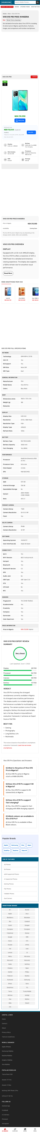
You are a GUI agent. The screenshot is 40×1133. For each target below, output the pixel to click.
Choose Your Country (7, 7)
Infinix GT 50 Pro (7, 1096)
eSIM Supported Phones (11, 874)
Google (10, 937)
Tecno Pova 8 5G (7, 1074)
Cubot (10, 925)
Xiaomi (27, 1003)
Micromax (27, 956)
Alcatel (27, 910)
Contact (4, 1024)
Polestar (10, 976)
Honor (10, 941)
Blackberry (10, 918)
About (4, 1028)
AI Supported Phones (10, 879)
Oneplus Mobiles (7, 1060)
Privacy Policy (6, 1032)
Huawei (10, 945)
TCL (27, 987)
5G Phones (7, 869)
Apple (6, 845)
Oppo (29, 845)
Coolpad (27, 921)
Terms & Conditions (8, 1037)
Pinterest (5, 1119)
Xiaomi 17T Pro (6, 1080)
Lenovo (10, 952)
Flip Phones (7, 889)
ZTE (10, 1007)
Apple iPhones (6, 1047)
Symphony (10, 987)
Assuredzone (6, 2)
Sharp (10, 984)
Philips (27, 972)
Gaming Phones (9, 884)
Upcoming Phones (25, 7)
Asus (27, 914)
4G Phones (7, 865)
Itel (10, 949)
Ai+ (10, 910)
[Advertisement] (20, 53)
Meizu (10, 956)
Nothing (27, 964)
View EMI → (31, 132)
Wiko (10, 1003)
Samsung (14, 845)
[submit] (38, 2)
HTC (27, 941)
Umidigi (27, 995)
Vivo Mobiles (6, 1064)
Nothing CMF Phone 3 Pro (10, 1091)
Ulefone (10, 995)
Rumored (10, 980)
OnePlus (7, 851)
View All (24, 851)
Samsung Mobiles (7, 1051)
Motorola (27, 960)
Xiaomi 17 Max (6, 1085)
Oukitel (10, 972)
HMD (27, 937)
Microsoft (10, 960)
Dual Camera (8, 898)
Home (4, 14)
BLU (10, 921)
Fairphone (10, 933)
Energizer (10, 929)
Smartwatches (35, 7)
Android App (6, 1106)
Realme (15, 851)
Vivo (9, 14)
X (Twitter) (5, 1115)
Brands (17, 7)
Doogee (27, 925)
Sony (27, 984)
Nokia (10, 964)
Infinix (27, 945)
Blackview (27, 918)
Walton (27, 999)
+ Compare (34, 77)
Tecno (10, 991)
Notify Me (21, 120)
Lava (27, 949)
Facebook (5, 1110)
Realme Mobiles (7, 1056)
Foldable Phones (9, 894)
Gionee (27, 933)
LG (27, 952)
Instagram (5, 1124)
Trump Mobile (27, 991)
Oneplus (10, 968)
